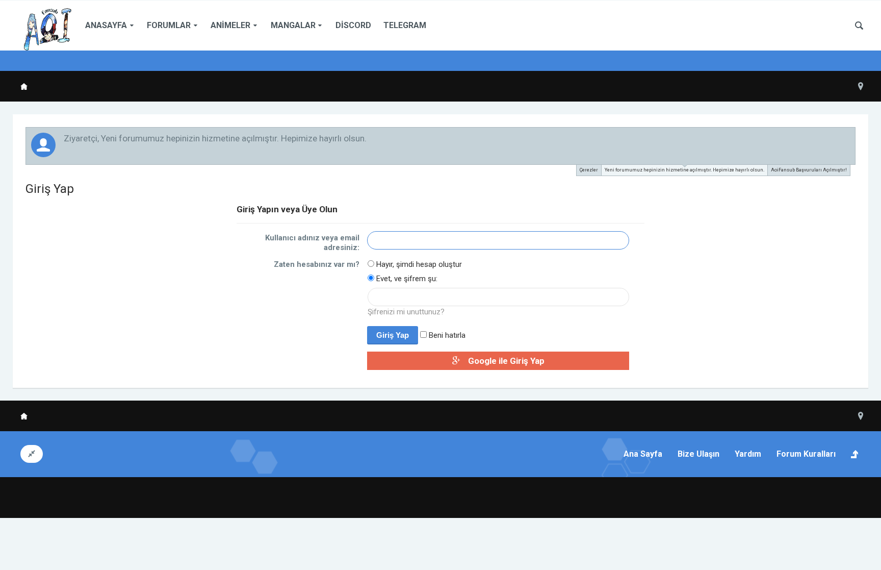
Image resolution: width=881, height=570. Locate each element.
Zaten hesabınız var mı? (316, 264)
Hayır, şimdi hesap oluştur (418, 264)
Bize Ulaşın (698, 454)
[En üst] (832, 540)
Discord (353, 25)
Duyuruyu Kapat (848, 138)
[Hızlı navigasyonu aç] (860, 86)
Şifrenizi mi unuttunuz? (406, 311)
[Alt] (857, 540)
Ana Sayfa (643, 454)
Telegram (404, 25)
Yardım (748, 454)
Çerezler (589, 169)
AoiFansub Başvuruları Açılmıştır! (809, 169)
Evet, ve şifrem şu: (405, 278)
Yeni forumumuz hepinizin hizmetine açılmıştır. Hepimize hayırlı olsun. (684, 169)
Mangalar (293, 25)
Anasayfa (106, 25)
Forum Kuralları (806, 454)
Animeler (230, 25)
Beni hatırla (446, 335)
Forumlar (169, 25)
